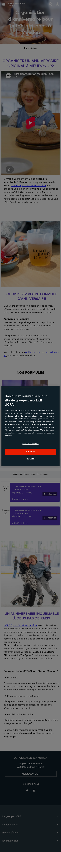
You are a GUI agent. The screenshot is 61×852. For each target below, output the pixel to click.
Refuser (30, 459)
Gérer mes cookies (31, 444)
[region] (30, 426)
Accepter (30, 452)
